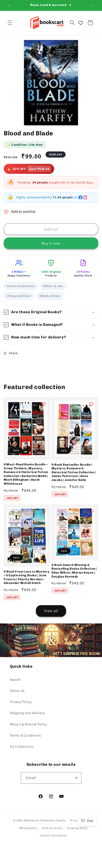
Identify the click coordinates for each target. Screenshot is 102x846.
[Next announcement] (92, 5)
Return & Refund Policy (28, 724)
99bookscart (32, 820)
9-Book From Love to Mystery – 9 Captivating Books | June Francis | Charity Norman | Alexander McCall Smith (27, 577)
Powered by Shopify (53, 820)
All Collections (21, 746)
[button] (9, 22)
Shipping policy (77, 828)
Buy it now (51, 243)
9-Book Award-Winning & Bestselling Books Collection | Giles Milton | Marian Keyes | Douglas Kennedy (74, 570)
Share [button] (13, 353)
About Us (17, 690)
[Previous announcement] (9, 5)
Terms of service (52, 828)
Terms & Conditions (25, 735)
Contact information (53, 835)
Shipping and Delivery (27, 713)
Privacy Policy (20, 702)
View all (51, 610)
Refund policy (28, 828)
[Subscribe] (75, 778)
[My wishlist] (81, 22)
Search (15, 679)
